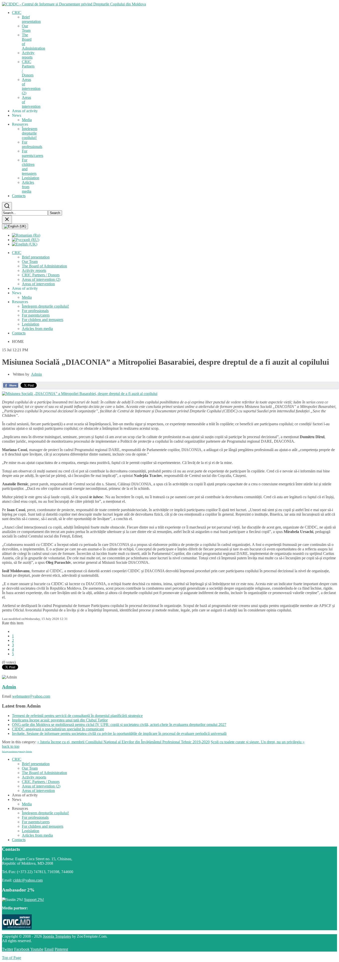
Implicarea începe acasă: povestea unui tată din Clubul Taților (60, 720)
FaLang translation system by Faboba (17, 751)
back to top (10, 746)
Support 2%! (34, 899)
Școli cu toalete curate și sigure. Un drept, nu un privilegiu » (258, 742)
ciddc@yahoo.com (28, 880)
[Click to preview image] (79, 394)
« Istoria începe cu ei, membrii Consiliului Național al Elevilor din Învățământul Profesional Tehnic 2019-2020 (123, 742)
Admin (36, 374)
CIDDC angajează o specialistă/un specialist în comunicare (58, 729)
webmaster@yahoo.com (31, 696)
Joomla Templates (57, 936)
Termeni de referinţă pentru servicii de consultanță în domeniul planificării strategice (77, 715)
